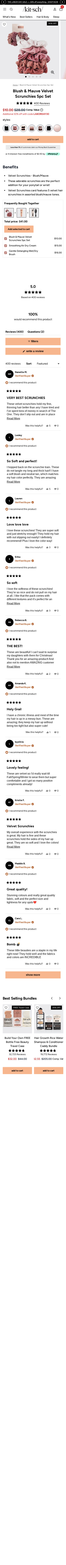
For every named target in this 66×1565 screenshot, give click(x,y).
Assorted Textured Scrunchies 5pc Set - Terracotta (32, 128)
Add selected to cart (19, 229)
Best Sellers (26, 16)
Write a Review (40, 352)
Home (15, 85)
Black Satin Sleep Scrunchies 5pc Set (6, 128)
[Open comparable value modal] (41, 109)
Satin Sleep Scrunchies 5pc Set (23, 128)
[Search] (11, 9)
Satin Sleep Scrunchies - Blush (57, 128)
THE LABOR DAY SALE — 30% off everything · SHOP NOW (33, 2)
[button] (4, 24)
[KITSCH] (33, 9)
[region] (33, 2)
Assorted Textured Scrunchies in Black (48, 128)
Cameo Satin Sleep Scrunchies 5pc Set (40, 128)
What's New (9, 16)
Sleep (56, 16)
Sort (29, 363)
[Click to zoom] (53, 72)
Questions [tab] (36, 332)
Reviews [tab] (14, 332)
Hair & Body (43, 16)
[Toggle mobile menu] (5, 9)
